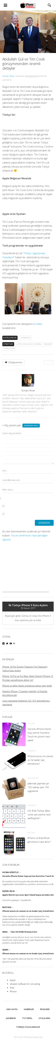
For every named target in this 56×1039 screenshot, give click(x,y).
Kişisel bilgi (8, 891)
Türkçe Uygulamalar (28, 1027)
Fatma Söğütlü (10, 872)
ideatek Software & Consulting (25, 983)
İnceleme (45, 1009)
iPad (12, 987)
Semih (5, 949)
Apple (13, 980)
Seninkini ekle (31, 425)
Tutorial (27, 1018)
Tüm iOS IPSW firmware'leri (23, 932)
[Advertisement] (25, 572)
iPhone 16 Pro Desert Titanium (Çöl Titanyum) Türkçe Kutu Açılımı (24, 668)
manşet (48, 344)
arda (4, 932)
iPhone (13, 991)
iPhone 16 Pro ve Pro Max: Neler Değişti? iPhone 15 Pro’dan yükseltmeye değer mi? (27, 678)
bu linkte (37, 324)
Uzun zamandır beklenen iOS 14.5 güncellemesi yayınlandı (26, 702)
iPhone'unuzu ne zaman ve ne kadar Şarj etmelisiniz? (28, 911)
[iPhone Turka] (28, 5)
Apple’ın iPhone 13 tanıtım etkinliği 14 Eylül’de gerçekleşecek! (24, 693)
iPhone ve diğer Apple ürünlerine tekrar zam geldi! (27, 685)
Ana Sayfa (12, 1009)
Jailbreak (11, 1018)
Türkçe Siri (9, 348)
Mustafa (6, 907)
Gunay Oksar (8, 76)
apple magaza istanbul (29, 344)
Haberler (25, 337)
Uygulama (44, 1018)
